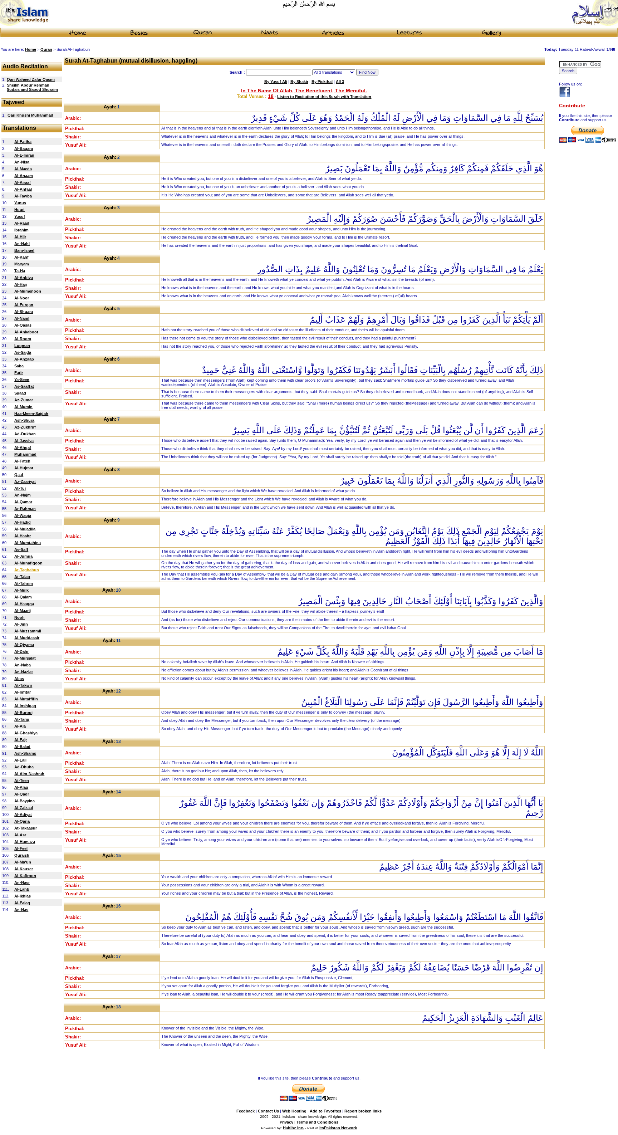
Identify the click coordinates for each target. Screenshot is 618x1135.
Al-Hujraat (23, 468)
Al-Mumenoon (27, 291)
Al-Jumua (23, 556)
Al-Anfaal (23, 189)
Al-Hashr (22, 536)
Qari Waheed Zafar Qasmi (31, 79)
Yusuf (19, 216)
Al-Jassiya (24, 441)
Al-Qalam (23, 597)
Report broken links (363, 1111)
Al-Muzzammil (27, 631)
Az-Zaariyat (25, 481)
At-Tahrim (23, 583)
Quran (46, 49)
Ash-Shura (24, 420)
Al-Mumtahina (27, 542)
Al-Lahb (21, 889)
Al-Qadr (21, 794)
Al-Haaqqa (24, 604)
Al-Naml (21, 318)
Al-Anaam (23, 175)
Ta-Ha (19, 271)
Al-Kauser (23, 869)
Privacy (286, 1122)
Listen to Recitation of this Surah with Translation (324, 96)
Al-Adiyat (23, 814)
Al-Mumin (23, 407)
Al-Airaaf (22, 182)
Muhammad (25, 454)
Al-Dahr (21, 651)
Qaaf (18, 475)
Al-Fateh (22, 461)
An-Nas (21, 909)
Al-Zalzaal (23, 808)
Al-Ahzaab (24, 359)
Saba (19, 366)
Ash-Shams (25, 753)
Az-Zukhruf (25, 427)
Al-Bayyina (24, 801)
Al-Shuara (23, 311)
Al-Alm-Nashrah (29, 774)
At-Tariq (21, 719)
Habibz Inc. (293, 1128)
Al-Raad (21, 223)
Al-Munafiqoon (28, 563)
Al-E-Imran (24, 155)
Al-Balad (22, 746)
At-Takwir (23, 685)
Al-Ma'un (22, 862)
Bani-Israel (24, 250)
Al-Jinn (21, 624)
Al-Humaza (24, 842)
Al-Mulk (21, 590)
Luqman (22, 345)
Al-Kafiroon (25, 876)
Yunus (20, 203)
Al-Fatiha (22, 142)
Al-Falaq (22, 903)
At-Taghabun (26, 570)
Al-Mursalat (25, 658)
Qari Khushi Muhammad (30, 115)
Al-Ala (20, 726)
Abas (19, 678)
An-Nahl (22, 243)
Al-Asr (20, 835)
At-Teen (21, 780)
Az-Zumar (23, 400)
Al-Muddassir (26, 638)
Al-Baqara (23, 148)
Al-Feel (21, 848)
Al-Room (22, 339)
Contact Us (268, 1111)
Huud (19, 209)
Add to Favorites (325, 1111)
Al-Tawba (23, 196)
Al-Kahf (21, 257)
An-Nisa (21, 162)
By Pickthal (322, 81)
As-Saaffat (24, 386)
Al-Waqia (22, 515)
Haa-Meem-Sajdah (31, 413)
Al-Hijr (20, 237)
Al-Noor (21, 298)
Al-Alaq (21, 787)
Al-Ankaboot (26, 332)
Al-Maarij (22, 610)
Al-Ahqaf (22, 447)
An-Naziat (23, 672)
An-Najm (22, 495)
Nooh (19, 617)
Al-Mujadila (24, 529)
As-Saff (21, 549)
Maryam (21, 264)
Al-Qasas (22, 325)
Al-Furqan (23, 305)
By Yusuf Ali (275, 81)
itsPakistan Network (338, 1128)
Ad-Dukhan (25, 434)
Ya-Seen (21, 379)
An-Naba (22, 665)
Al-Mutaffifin (26, 699)
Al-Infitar (22, 692)
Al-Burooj (23, 712)
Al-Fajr (20, 740)
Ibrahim (21, 230)
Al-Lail (20, 760)
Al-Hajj (20, 284)
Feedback (245, 1111)
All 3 (340, 81)
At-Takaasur (25, 828)
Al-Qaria (22, 821)
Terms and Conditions (317, 1122)
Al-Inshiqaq (25, 706)
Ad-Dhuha (24, 767)
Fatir (18, 373)
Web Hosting (294, 1111)
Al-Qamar (23, 502)
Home (30, 49)
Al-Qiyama (24, 644)
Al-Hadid (22, 522)
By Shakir (299, 81)
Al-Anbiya (23, 277)
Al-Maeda (23, 169)
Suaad (20, 393)
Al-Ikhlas (22, 896)
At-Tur (20, 488)
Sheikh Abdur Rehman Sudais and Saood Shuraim (32, 87)
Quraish (21, 855)
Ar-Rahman (25, 509)
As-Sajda (22, 352)
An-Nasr (22, 882)
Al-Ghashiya (26, 733)
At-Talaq (22, 576)
